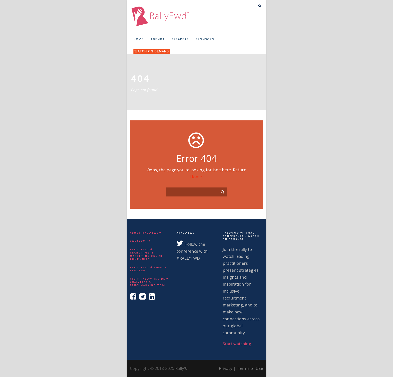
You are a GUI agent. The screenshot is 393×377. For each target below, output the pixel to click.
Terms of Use (250, 368)
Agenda (158, 39)
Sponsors (205, 39)
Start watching (237, 344)
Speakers (180, 39)
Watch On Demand (151, 51)
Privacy (225, 368)
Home (138, 39)
